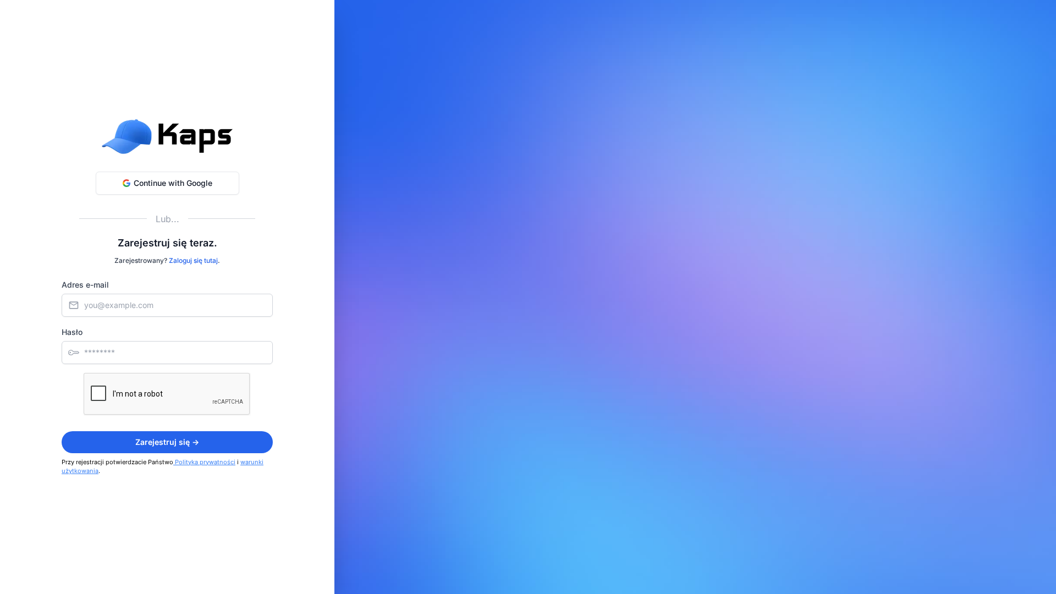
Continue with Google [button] (173, 183)
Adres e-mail (85, 284)
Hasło (72, 332)
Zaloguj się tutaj (193, 260)
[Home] (167, 136)
